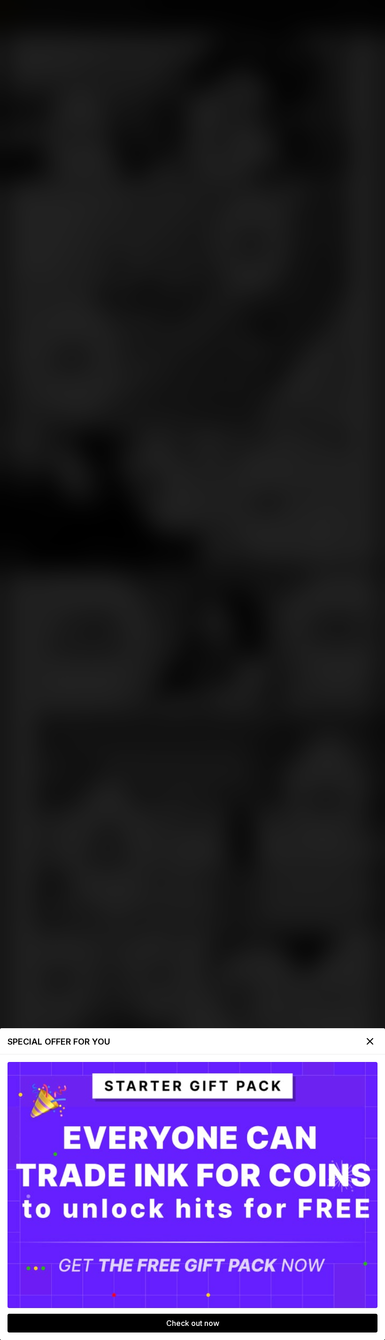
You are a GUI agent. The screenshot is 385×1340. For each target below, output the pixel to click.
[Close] (369, 1041)
